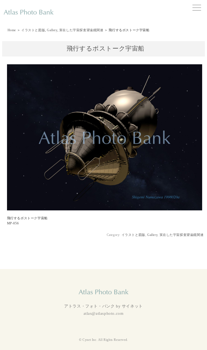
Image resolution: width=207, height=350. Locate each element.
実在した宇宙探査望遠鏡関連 (81, 30)
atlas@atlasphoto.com (104, 313)
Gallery (52, 30)
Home (12, 30)
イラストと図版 (33, 30)
